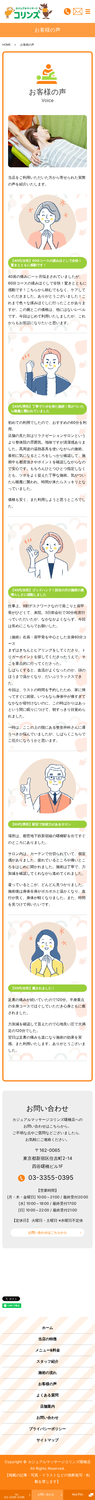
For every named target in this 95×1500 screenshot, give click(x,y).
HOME (6, 44)
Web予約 (77, 1494)
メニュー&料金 (47, 1350)
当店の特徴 (47, 1339)
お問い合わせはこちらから (47, 1232)
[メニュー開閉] (88, 11)
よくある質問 (47, 1395)
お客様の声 (47, 1383)
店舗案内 (47, 1406)
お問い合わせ (46, 1494)
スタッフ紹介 (47, 1361)
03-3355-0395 (14, 1496)
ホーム (47, 1327)
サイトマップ (47, 1440)
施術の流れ (47, 1372)
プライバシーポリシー (47, 1428)
